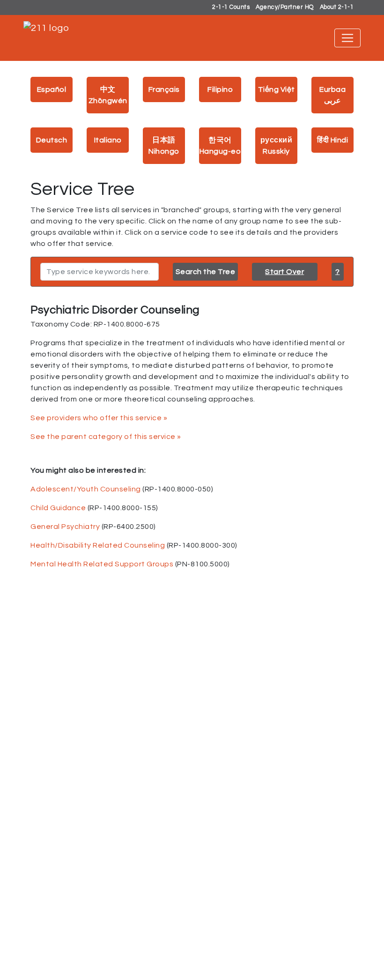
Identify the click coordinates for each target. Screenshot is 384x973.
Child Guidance (58, 508)
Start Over (284, 271)
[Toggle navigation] (347, 38)
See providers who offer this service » (98, 418)
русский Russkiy (276, 145)
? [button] (337, 271)
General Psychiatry (65, 526)
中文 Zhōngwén (108, 95)
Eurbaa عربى (332, 95)
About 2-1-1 (337, 7)
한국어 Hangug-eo (220, 145)
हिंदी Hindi (332, 140)
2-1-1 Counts (231, 7)
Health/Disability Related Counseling (97, 545)
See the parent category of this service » (105, 436)
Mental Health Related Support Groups (101, 564)
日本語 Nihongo (163, 145)
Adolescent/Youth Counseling (85, 489)
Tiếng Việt (276, 89)
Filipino (220, 89)
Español (51, 89)
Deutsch (51, 140)
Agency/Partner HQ (285, 7)
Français (164, 89)
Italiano (108, 140)
